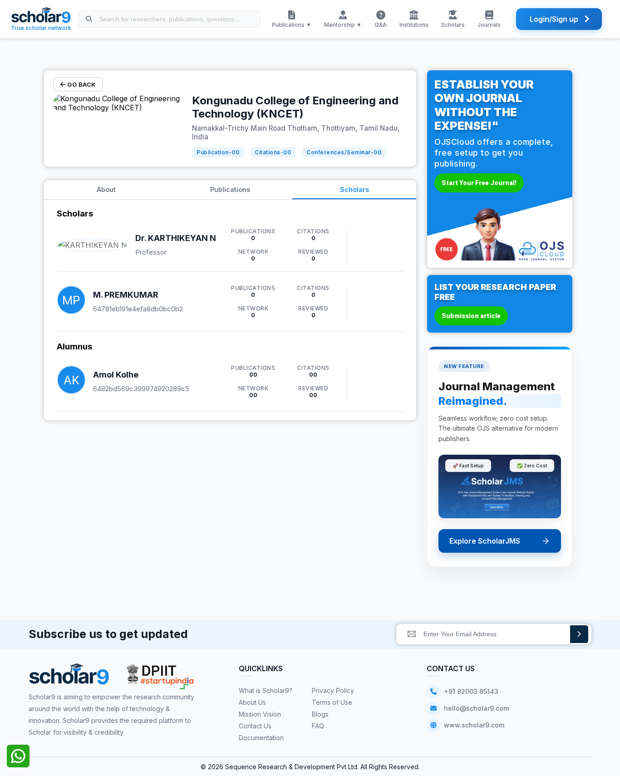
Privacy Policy (333, 690)
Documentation (261, 738)
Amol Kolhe (115, 374)
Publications (230, 189)
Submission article (471, 315)
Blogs (320, 714)
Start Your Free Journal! (479, 183)
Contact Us (255, 726)
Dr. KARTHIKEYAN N (175, 238)
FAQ (318, 726)
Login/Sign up (554, 19)
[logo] (69, 677)
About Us (252, 702)
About (106, 189)
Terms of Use (332, 702)
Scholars (354, 189)
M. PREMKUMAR (125, 295)
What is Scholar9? (265, 690)
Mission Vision (260, 714)
